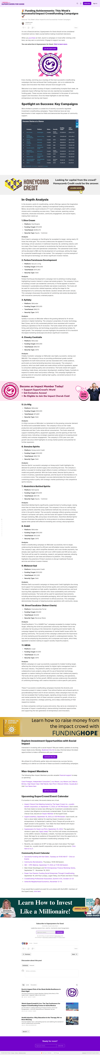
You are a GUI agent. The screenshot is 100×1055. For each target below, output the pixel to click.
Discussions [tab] (33, 985)
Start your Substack (46, 1053)
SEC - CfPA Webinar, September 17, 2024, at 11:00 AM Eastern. (46, 865)
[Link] (19, 104)
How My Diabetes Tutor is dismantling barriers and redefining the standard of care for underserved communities (42, 1022)
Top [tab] (23, 985)
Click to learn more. (61, 44)
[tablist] (28, 965)
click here (37, 891)
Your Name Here (30, 786)
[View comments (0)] (28, 27)
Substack (84, 1053)
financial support (66, 775)
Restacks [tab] (32, 965)
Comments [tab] (25, 965)
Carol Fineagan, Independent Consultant (36, 781)
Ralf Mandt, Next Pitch (48, 784)
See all (25, 1031)
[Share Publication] (80, 3)
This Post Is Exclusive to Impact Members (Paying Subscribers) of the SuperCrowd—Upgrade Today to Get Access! (40, 994)
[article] (50, 994)
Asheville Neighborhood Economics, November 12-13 (43, 882)
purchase (32, 38)
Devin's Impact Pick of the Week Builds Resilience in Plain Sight (41, 990)
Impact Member (47, 814)
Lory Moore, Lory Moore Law (61, 781)
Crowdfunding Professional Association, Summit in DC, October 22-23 (49, 879)
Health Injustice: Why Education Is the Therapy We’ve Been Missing (42, 1018)
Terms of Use (58, 936)
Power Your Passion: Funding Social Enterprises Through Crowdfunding (49, 873)
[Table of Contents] (2, 527)
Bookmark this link (48, 750)
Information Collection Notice (49, 937)
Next (73, 954)
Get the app (56, 1053)
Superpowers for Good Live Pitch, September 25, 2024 (43, 829)
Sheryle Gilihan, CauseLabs (67, 784)
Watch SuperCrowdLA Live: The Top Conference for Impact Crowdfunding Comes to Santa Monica (41, 1004)
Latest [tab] (27, 985)
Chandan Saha (28, 22)
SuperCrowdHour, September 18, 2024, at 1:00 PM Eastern (44, 817)
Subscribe (87, 3)
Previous (27, 954)
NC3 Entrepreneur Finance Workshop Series (59, 868)
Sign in (95, 3)
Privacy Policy (62, 937)
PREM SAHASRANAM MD (31, 1025)
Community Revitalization (33, 862)
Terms (16, 1053)
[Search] (77, 3)
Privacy (12, 1053)
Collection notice (22, 1053)
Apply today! (43, 831)
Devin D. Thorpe (32, 997)
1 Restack (35, 943)
